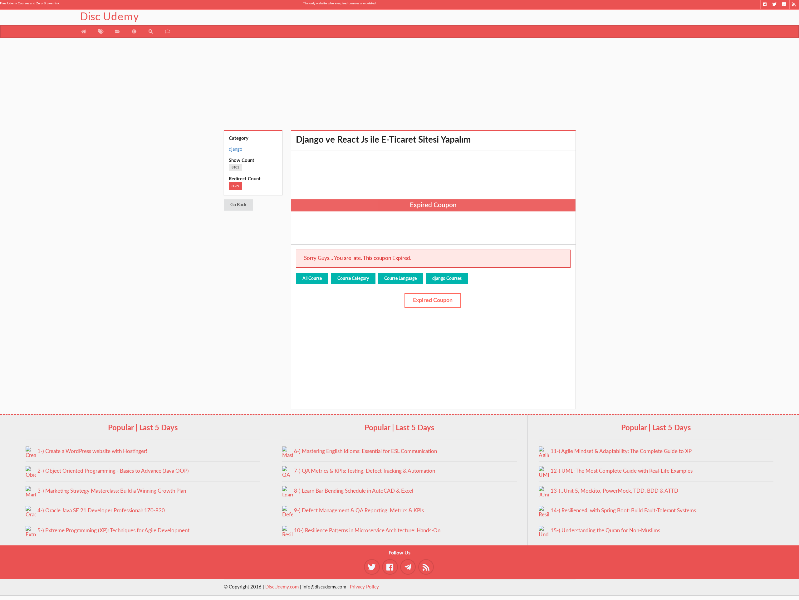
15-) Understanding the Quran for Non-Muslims (605, 530)
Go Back (238, 205)
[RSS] (794, 4)
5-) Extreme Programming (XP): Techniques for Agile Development (113, 530)
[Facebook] (765, 4)
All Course (312, 278)
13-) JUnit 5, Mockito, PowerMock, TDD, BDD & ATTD (614, 491)
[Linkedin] (784, 4)
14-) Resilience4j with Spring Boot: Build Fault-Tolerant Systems (623, 510)
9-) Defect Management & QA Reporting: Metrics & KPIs (359, 510)
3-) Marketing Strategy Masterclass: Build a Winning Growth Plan (111, 491)
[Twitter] (775, 4)
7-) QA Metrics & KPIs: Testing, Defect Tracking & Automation (364, 471)
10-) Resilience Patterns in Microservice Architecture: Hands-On (367, 530)
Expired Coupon (433, 300)
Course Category (353, 278)
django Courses (447, 278)
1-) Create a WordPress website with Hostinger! (92, 451)
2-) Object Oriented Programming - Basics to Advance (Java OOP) (113, 471)
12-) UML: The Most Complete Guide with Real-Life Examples (622, 471)
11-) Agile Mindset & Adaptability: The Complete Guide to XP (621, 451)
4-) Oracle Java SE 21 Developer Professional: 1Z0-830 (101, 510)
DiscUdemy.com (282, 587)
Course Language (400, 278)
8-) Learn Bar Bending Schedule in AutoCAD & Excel (353, 491)
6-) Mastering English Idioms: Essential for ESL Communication (365, 451)
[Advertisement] (400, 86)
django (236, 149)
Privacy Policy (364, 587)
